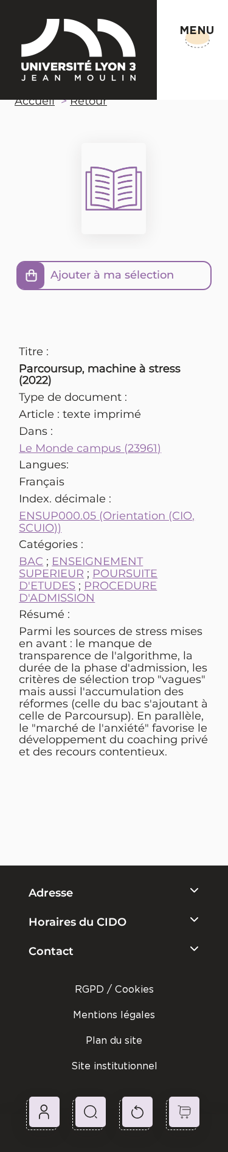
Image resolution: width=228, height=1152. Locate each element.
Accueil (35, 101)
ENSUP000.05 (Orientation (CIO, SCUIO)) (107, 522)
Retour (88, 101)
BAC (31, 561)
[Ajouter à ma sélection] (31, 275)
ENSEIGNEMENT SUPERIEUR (81, 567)
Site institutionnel (114, 1066)
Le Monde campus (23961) (90, 448)
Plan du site (114, 1040)
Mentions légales (114, 1015)
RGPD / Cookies (114, 989)
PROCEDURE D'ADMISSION (88, 592)
